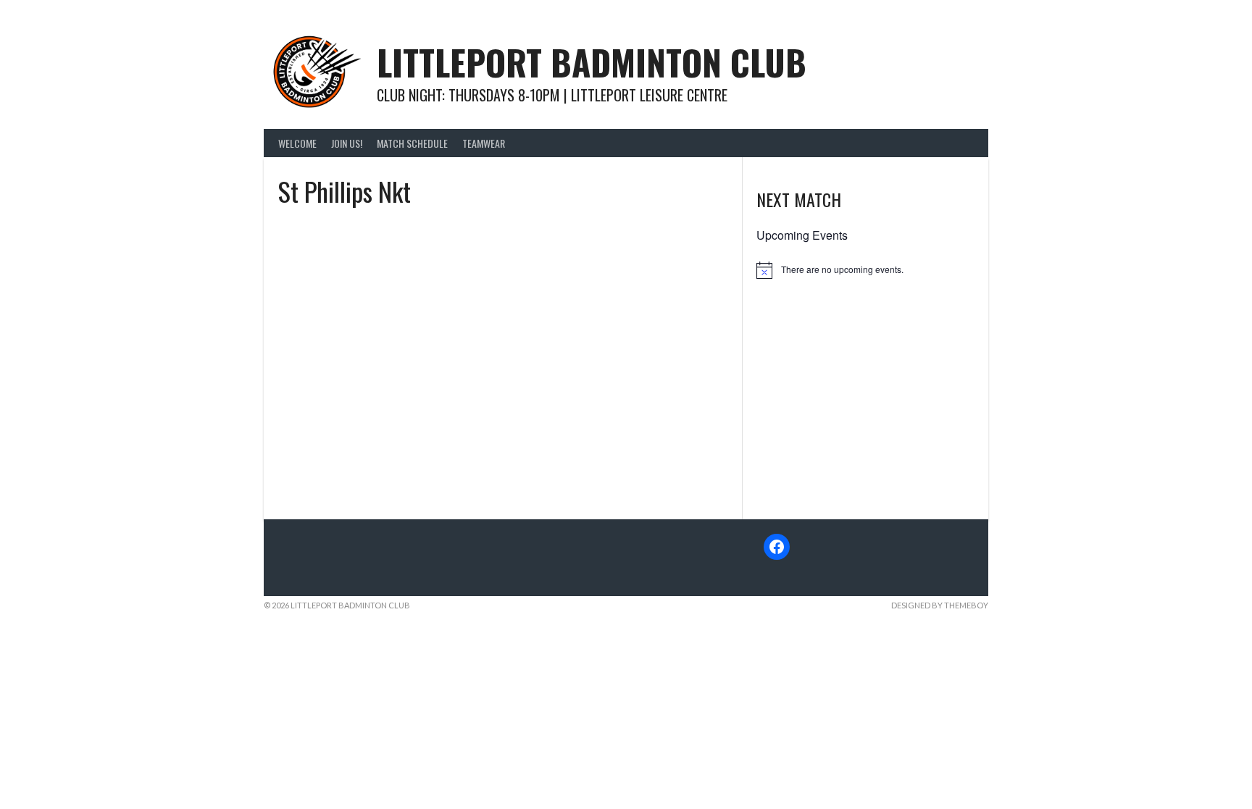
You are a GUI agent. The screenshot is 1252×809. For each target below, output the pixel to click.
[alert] (865, 270)
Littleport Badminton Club (591, 62)
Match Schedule (412, 143)
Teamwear (483, 143)
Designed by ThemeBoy (939, 605)
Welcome (297, 143)
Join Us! (346, 143)
